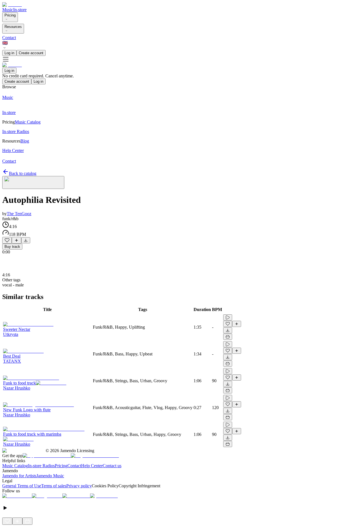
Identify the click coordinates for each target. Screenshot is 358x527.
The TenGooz (19, 213)
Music (7, 9)
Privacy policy (79, 485)
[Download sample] (25, 240)
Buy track (12, 246)
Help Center (92, 465)
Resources (13, 27)
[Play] (33, 182)
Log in (9, 53)
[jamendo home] (12, 4)
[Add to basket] (227, 337)
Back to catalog (22, 173)
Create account (31, 53)
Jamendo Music (50, 475)
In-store (20, 9)
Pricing (10, 15)
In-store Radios (41, 465)
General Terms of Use (21, 485)
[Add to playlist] (16, 240)
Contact (9, 37)
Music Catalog (15, 465)
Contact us (112, 465)
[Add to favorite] (7, 240)
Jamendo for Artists (19, 475)
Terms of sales (53, 485)
